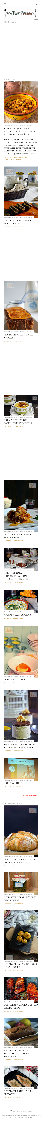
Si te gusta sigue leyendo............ (16, 159)
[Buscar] (36, 3)
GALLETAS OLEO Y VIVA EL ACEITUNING (18, 222)
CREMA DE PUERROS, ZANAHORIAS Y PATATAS (18, 422)
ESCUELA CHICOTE (14, 782)
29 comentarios (18, 582)
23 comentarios (18, 1011)
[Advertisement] (21, 52)
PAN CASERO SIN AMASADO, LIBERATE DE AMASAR (19, 861)
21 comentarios (18, 540)
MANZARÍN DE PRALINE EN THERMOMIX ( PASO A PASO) (19, 746)
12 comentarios (18, 683)
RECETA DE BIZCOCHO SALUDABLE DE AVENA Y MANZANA (17, 1053)
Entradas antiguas (30, 795)
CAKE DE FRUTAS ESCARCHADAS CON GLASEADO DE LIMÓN (16, 575)
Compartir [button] (7, 157)
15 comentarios (18, 426)
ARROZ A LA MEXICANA (17, 614)
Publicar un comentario (21, 157)
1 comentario (17, 786)
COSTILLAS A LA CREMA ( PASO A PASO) (18, 536)
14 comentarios (18, 227)
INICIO (6, 22)
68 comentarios (18, 866)
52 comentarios (18, 903)
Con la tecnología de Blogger (23, 1111)
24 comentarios (18, 341)
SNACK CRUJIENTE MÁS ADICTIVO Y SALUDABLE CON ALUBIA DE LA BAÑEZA (20, 131)
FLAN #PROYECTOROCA (17, 679)
